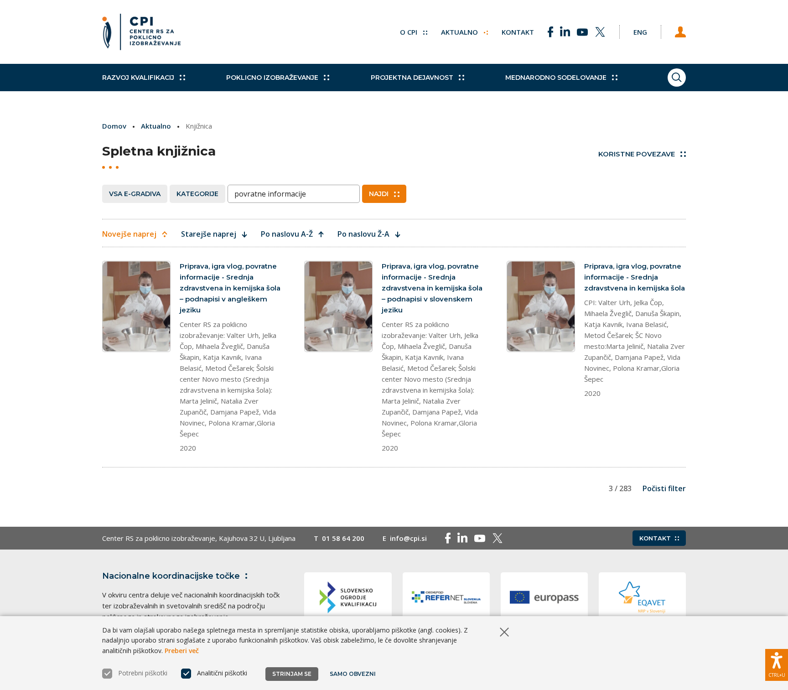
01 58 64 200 (343, 538)
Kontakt (518, 31)
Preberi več (182, 650)
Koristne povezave (636, 154)
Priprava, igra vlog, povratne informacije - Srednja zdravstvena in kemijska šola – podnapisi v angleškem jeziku (230, 288)
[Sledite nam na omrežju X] (600, 32)
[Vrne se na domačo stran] (141, 32)
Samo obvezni (353, 673)
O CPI (409, 31)
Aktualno (460, 31)
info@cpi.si (408, 538)
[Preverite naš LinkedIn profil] (565, 32)
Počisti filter (664, 488)
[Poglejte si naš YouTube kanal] (582, 32)
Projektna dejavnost (412, 77)
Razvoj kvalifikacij (138, 77)
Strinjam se (291, 673)
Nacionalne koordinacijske (171, 576)
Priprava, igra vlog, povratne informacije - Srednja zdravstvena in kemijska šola (634, 277)
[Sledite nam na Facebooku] (550, 32)
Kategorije (197, 194)
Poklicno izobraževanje (272, 77)
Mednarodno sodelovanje (556, 77)
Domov (114, 125)
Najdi (379, 194)
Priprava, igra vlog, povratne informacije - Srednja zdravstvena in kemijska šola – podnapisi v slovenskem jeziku (432, 288)
